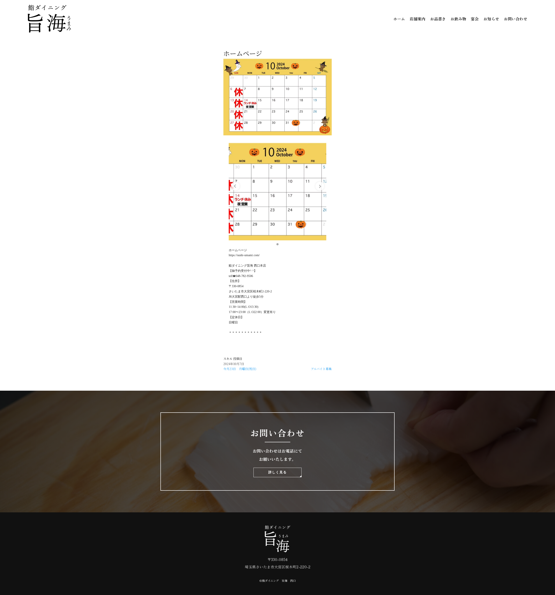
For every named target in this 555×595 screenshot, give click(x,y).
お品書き (438, 18)
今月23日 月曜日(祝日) (239, 369)
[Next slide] (319, 186)
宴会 (475, 18)
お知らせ (491, 18)
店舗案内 (417, 18)
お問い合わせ (515, 18)
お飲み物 (458, 18)
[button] (277, 244)
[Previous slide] (235, 186)
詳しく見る (277, 472)
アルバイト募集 (321, 369)
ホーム (399, 18)
